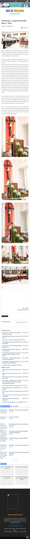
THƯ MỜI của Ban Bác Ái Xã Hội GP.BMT (18, 438)
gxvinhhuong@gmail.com (15, 525)
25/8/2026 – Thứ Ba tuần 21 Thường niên (18, 410)
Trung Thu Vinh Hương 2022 (8, 365)
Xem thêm (15, 459)
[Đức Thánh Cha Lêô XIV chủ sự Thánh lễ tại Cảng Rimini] (4, 455)
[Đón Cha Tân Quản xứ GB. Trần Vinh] (7, 470)
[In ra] (25, 27)
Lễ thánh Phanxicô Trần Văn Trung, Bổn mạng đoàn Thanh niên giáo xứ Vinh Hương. (11, 354)
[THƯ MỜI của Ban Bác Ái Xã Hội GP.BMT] (4, 440)
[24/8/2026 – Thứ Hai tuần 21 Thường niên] (4, 447)
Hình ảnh (3, 464)
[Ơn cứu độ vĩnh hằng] (4, 417)
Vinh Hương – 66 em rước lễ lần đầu (10, 339)
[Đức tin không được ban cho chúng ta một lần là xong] (4, 427)
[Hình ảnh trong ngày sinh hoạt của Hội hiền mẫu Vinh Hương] (21, 480)
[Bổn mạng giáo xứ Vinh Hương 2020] (7, 480)
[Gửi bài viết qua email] (22, 27)
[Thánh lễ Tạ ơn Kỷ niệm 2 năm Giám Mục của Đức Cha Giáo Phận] (4, 434)
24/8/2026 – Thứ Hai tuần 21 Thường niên (19, 445)
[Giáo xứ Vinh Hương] (15, 12)
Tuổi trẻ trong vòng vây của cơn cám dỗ (11, 402)
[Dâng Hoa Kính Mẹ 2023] (21, 470)
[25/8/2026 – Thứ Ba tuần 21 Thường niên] (4, 411)
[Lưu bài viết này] (27, 27)
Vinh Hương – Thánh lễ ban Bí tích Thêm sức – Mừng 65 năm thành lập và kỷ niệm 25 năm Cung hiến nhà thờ (11, 382)
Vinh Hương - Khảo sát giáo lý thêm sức (11, 385)
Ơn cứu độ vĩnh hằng (14, 417)
